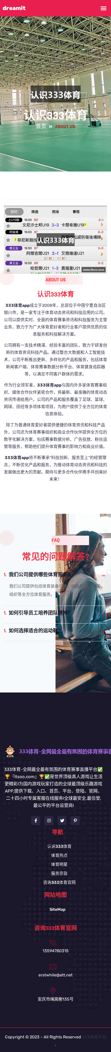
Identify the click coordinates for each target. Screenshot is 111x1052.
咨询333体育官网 (59, 882)
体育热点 (59, 855)
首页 (41, 126)
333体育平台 (94, 1037)
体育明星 (59, 864)
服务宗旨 (59, 873)
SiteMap (58, 909)
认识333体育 (59, 846)
